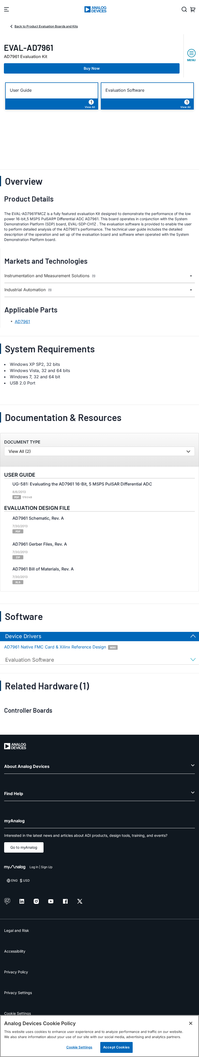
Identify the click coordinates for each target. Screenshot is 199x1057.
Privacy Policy (16, 972)
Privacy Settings (18, 992)
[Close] (190, 1023)
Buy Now (92, 68)
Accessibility (14, 951)
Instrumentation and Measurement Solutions (49, 275)
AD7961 (22, 321)
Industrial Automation (28, 289)
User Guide (21, 90)
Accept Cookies (116, 1047)
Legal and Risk (16, 930)
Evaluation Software (124, 90)
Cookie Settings (17, 1013)
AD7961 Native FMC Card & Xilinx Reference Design (60, 646)
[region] (99, 1036)
